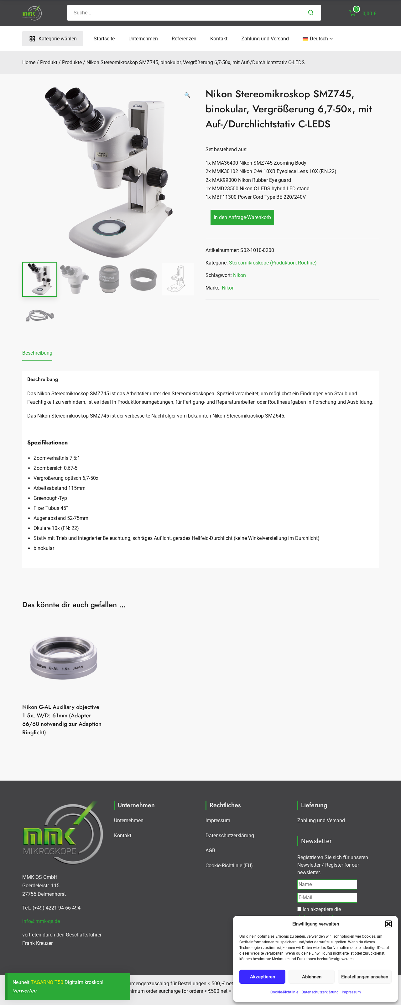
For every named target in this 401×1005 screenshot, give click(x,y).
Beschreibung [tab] (37, 353)
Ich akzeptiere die (321, 913)
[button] (388, 924)
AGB (210, 851)
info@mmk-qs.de (41, 921)
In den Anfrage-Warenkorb (242, 217)
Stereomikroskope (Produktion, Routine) (273, 263)
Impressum (351, 992)
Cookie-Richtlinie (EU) (229, 866)
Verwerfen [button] (24, 991)
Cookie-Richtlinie (284, 992)
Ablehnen (311, 977)
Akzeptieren (262, 977)
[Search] (311, 12)
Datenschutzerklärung (320, 992)
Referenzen (184, 39)
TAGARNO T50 (47, 982)
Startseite (104, 39)
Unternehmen (143, 39)
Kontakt (218, 39)
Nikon (239, 275)
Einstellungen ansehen (364, 977)
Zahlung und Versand (265, 39)
